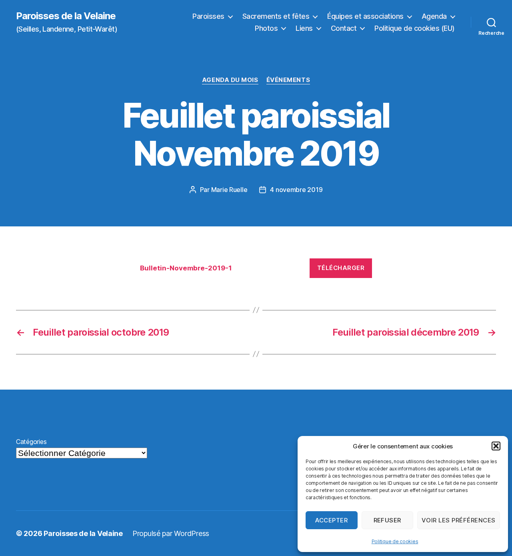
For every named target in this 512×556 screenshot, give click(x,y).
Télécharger (341, 268)
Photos (266, 28)
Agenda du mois (230, 80)
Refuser (388, 520)
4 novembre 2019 (296, 190)
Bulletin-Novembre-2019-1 (186, 268)
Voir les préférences (459, 520)
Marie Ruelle (229, 190)
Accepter (331, 520)
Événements (288, 80)
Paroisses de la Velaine (66, 16)
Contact (344, 28)
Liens (304, 28)
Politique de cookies (395, 541)
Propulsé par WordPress (170, 533)
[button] (496, 446)
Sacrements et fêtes (276, 16)
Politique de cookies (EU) (414, 28)
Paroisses (208, 16)
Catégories (31, 442)
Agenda (434, 16)
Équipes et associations (365, 16)
